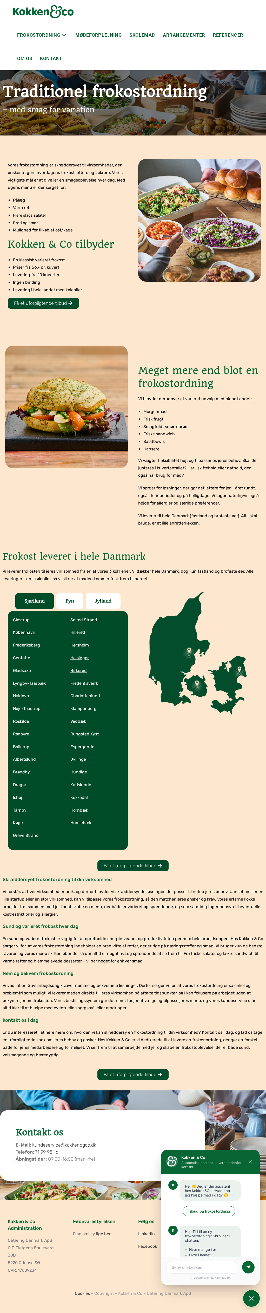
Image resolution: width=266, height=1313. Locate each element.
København (24, 632)
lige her (103, 1233)
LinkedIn (146, 1233)
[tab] (34, 601)
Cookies (82, 1293)
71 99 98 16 (46, 1152)
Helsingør (79, 657)
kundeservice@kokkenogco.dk (64, 1145)
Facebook (147, 1246)
